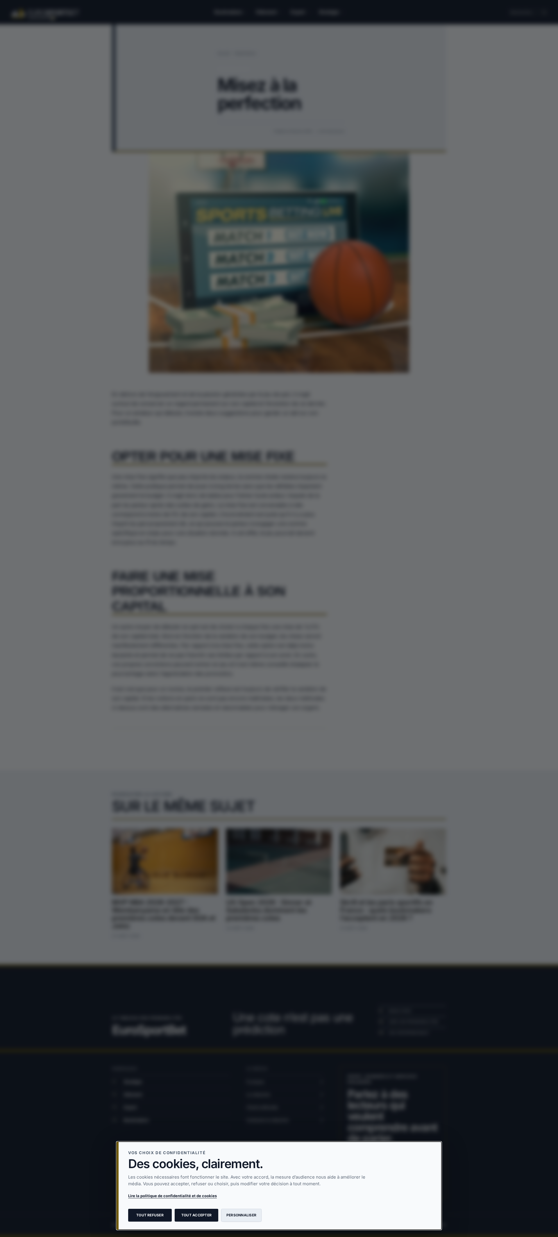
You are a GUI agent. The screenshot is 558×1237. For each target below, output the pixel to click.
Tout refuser (150, 1215)
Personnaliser (241, 1215)
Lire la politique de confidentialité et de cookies (172, 1195)
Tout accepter (196, 1215)
